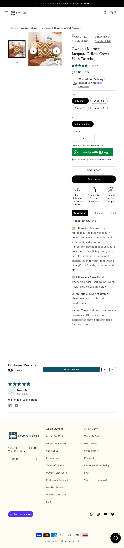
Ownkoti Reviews (55, 487)
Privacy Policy (53, 458)
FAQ (86, 472)
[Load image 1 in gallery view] (17, 49)
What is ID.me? (104, 159)
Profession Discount (57, 480)
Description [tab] (80, 213)
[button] (6, 13)
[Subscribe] (36, 459)
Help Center (90, 443)
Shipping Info (91, 450)
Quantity (76, 131)
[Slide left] (33, 50)
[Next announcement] (117, 3)
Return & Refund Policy (96, 465)
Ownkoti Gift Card (56, 494)
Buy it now (94, 179)
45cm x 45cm (82, 124)
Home (14, 28)
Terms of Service (55, 465)
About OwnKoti (54, 436)
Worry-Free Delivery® (95, 480)
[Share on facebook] (10, 406)
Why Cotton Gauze (56, 443)
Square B (99, 100)
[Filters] (104, 369)
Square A (80, 100)
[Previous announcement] (6, 3)
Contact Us (52, 450)
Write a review (71, 369)
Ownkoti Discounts (56, 472)
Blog (48, 502)
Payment (89, 458)
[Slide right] (56, 50)
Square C (80, 108)
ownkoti (55, 541)
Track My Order (92, 436)
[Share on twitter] (16, 406)
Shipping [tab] (98, 213)
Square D (99, 108)
